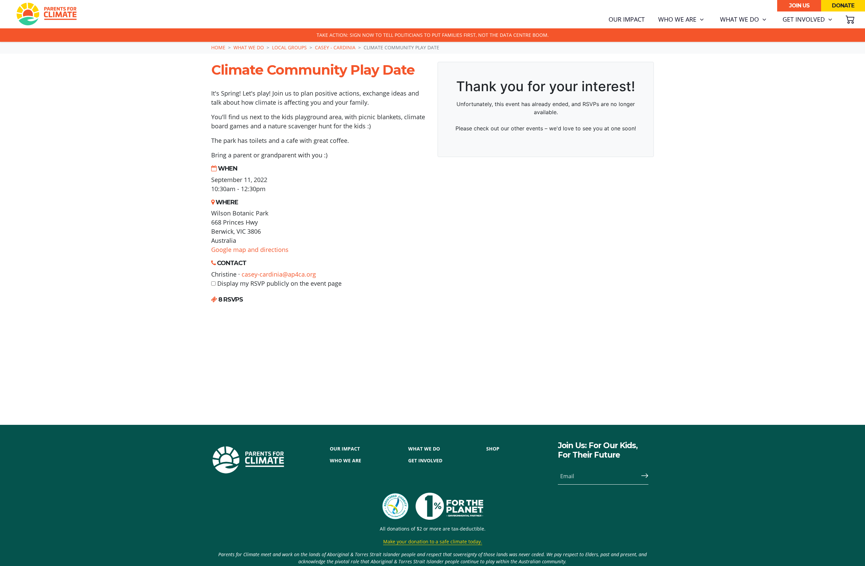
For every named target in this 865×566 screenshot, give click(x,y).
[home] (46, 14)
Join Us (799, 5)
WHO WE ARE (345, 460)
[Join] (642, 476)
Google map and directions (250, 250)
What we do (248, 47)
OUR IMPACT (345, 448)
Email (567, 476)
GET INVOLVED (425, 460)
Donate (843, 5)
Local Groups (289, 47)
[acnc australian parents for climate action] (399, 506)
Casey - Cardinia (335, 47)
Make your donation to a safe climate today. (432, 541)
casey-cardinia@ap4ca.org (279, 274)
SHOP (492, 448)
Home (218, 47)
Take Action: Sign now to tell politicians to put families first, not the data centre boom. (433, 35)
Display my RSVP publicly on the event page (279, 283)
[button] (681, 19)
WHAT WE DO (424, 448)
